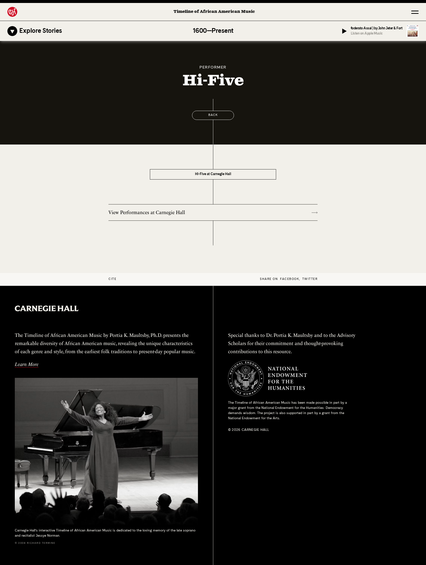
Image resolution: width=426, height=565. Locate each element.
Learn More (26, 364)
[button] (415, 12)
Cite (112, 279)
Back (213, 115)
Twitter (310, 279)
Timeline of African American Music (214, 11)
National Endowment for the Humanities (292, 408)
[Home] (12, 12)
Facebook (289, 279)
